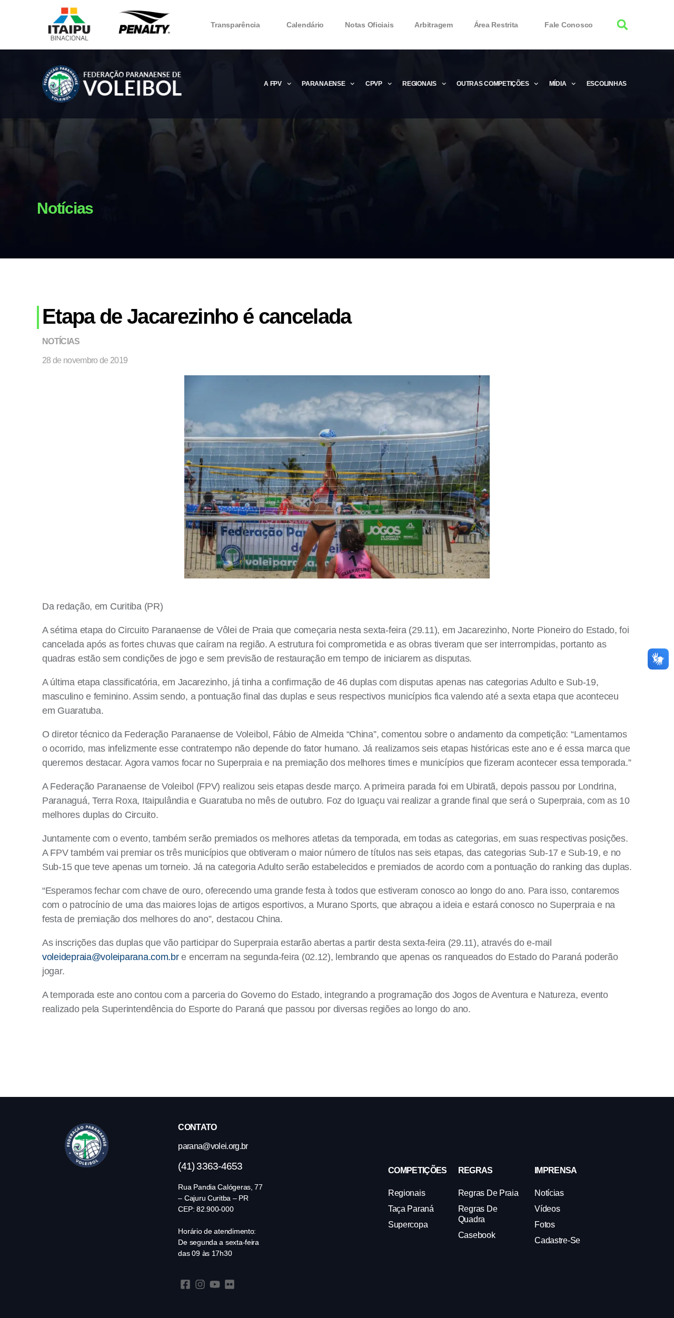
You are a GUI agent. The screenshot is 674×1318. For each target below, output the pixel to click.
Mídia (558, 83)
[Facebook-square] (185, 1284)
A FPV (273, 83)
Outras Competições (493, 83)
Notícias (61, 341)
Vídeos (547, 1208)
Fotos (544, 1224)
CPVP (373, 83)
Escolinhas (607, 83)
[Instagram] (200, 1284)
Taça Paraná (411, 1208)
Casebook (476, 1235)
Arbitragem (433, 25)
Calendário (305, 25)
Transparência (235, 25)
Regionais (419, 83)
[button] (622, 25)
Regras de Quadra (478, 1214)
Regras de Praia (488, 1193)
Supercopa (408, 1224)
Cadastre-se (557, 1240)
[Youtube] (214, 1284)
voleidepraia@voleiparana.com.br (110, 957)
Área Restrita (496, 25)
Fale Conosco (568, 25)
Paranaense (323, 83)
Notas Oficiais (369, 25)
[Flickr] (229, 1284)
